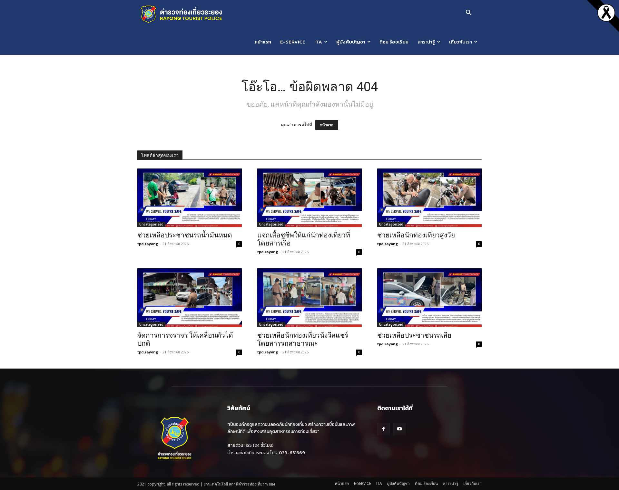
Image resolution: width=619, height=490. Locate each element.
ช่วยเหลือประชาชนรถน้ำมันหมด (184, 235)
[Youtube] (399, 429)
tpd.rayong (147, 243)
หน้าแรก (326, 125)
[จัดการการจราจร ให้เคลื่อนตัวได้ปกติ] (189, 297)
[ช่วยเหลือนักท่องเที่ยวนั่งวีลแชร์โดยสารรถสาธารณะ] (309, 297)
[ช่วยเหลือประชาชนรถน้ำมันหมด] (189, 197)
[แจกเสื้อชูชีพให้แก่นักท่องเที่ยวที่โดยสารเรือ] (309, 197)
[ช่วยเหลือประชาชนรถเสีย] (429, 297)
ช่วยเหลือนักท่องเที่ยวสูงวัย (416, 235)
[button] (469, 13)
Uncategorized (151, 224)
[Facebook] (383, 429)
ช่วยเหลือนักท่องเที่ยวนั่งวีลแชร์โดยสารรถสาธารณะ (302, 339)
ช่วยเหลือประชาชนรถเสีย (414, 335)
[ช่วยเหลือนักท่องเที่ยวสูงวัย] (429, 197)
